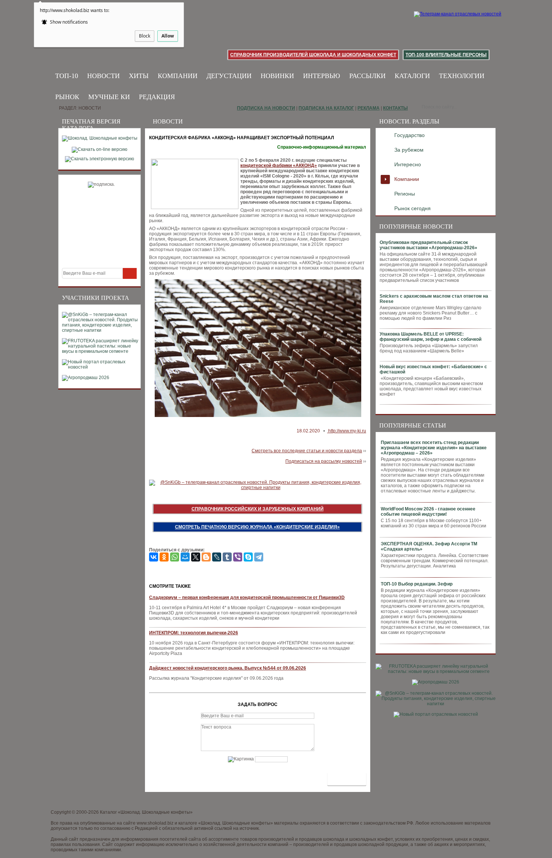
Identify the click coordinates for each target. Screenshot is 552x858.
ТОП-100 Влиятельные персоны (446, 54)
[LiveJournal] (216, 556)
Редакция (157, 97)
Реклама (368, 108)
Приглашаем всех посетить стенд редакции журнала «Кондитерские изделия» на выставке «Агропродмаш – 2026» (434, 448)
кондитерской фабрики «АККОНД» (278, 165)
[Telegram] (258, 556)
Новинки (277, 76)
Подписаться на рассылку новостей (323, 461)
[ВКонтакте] (153, 556)
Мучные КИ (109, 97)
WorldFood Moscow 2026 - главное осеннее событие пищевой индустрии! (428, 511)
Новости (103, 76)
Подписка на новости (266, 108)
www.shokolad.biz (155, 823)
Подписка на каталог (326, 108)
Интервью (321, 76)
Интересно (407, 164)
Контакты (395, 108)
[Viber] (237, 556)
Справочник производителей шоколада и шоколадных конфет (313, 54)
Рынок (67, 97)
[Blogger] (206, 556)
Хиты (139, 76)
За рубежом (409, 150)
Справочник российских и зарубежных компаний (258, 509)
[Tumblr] (227, 556)
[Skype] (248, 556)
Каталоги (412, 76)
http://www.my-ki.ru (346, 431)
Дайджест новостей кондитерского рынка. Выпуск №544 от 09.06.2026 (227, 668)
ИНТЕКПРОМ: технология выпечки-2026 (193, 632)
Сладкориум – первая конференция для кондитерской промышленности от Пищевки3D (247, 597)
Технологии (461, 76)
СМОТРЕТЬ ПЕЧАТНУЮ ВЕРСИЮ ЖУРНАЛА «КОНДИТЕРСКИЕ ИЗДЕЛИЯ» (257, 527)
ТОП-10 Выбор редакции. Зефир (416, 584)
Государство (409, 135)
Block (144, 36)
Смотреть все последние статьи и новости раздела (307, 450)
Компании (178, 76)
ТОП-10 (66, 76)
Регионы (404, 194)
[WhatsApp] (174, 556)
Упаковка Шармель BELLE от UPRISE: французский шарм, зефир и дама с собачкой (430, 336)
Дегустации (229, 76)
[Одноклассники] (164, 556)
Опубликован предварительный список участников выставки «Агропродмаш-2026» (428, 245)
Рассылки (367, 76)
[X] (195, 556)
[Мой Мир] (185, 556)
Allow (167, 36)
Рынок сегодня (412, 208)
